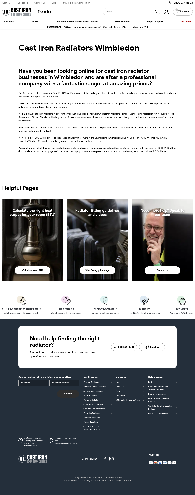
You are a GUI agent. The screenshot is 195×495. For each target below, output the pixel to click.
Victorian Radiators (91, 418)
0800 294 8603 (183, 2)
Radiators (9, 21)
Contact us (39, 3)
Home (118, 382)
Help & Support (155, 21)
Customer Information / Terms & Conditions (158, 388)
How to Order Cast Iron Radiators (158, 400)
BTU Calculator (122, 21)
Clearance (185, 21)
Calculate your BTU (32, 270)
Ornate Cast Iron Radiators (94, 404)
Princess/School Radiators (94, 387)
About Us (6, 3)
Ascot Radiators (90, 396)
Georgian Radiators (91, 413)
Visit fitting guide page (97, 270)
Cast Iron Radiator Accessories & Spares (76, 21)
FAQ (150, 382)
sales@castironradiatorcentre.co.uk (67, 443)
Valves (34, 21)
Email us (154, 347)
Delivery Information (157, 394)
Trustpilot (44, 11)
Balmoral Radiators (91, 400)
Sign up (68, 394)
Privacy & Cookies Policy (158, 413)
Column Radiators (91, 382)
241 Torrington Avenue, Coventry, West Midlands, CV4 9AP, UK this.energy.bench (33, 441)
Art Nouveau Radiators (93, 391)
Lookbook (23, 3)
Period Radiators (90, 422)
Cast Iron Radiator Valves (94, 409)
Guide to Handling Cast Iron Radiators (160, 407)
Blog (54, 3)
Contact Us (121, 396)
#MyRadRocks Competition (76, 3)
